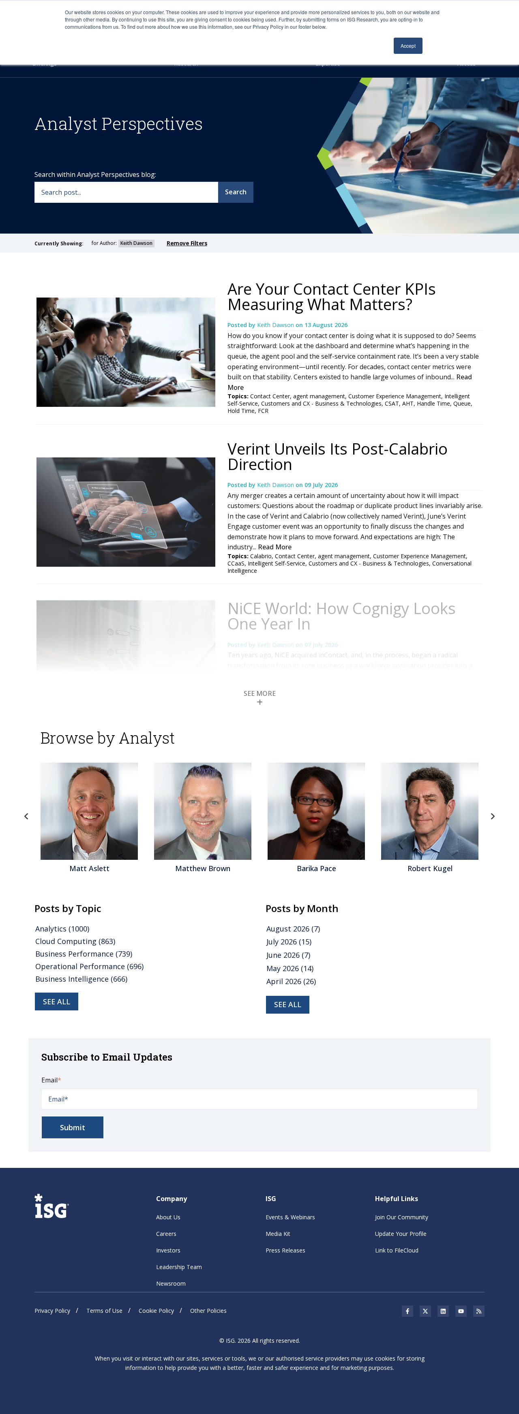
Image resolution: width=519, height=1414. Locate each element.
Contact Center (270, 396)
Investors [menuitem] (168, 1250)
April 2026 (291, 981)
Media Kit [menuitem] (278, 1234)
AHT (408, 403)
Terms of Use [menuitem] (104, 1310)
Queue (462, 403)
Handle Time (433, 403)
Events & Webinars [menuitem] (290, 1217)
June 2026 (288, 955)
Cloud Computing (75, 941)
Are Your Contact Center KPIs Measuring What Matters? (331, 296)
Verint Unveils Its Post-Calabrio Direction (337, 456)
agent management (319, 396)
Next (493, 816)
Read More (275, 546)
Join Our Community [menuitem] (401, 1217)
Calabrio (261, 556)
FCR (263, 411)
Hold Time (241, 411)
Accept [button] (408, 45)
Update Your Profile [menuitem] (401, 1234)
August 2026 (293, 928)
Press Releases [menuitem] (285, 1250)
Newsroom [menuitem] (171, 1283)
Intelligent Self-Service (276, 563)
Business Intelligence (81, 979)
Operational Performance (89, 966)
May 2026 (289, 968)
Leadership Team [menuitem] (179, 1267)
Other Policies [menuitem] (208, 1310)
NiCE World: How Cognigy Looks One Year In (341, 615)
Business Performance (83, 954)
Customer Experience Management (394, 396)
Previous (26, 816)
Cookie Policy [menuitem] (156, 1310)
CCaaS (235, 563)
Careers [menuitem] (166, 1234)
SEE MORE (260, 693)
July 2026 (288, 941)
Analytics (62, 928)
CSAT (392, 403)
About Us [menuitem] (168, 1217)
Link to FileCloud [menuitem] (396, 1250)
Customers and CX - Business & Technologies (321, 403)
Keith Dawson (276, 325)
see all (56, 1001)
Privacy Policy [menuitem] (52, 1310)
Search (236, 191)
